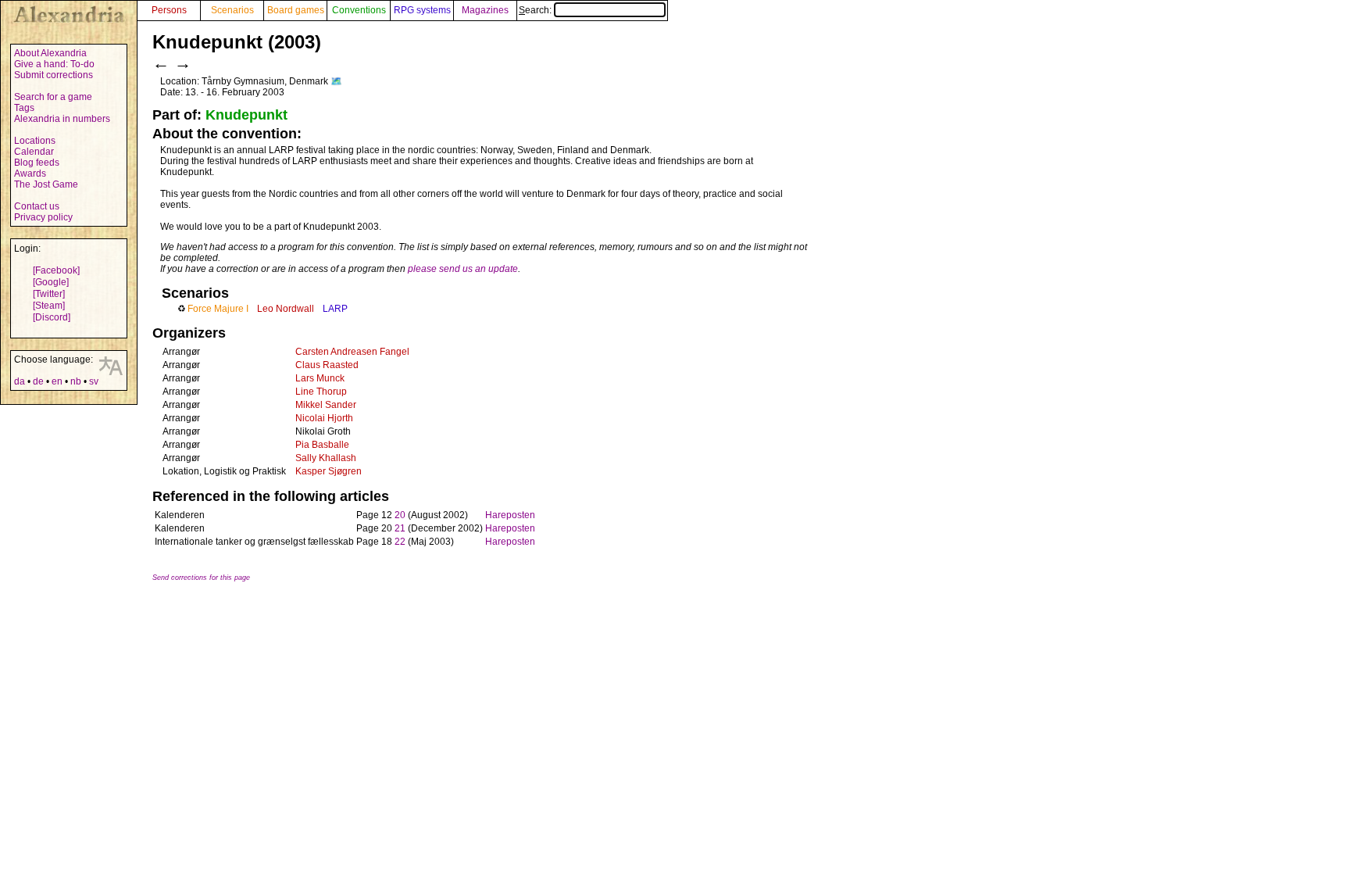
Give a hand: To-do (54, 64)
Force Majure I (218, 308)
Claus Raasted (327, 365)
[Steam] (49, 305)
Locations (34, 140)
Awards (30, 173)
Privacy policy (43, 217)
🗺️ (336, 81)
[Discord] (51, 317)
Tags (24, 107)
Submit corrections (53, 75)
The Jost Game (46, 184)
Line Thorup (321, 391)
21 (400, 528)
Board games (295, 10)
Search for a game (53, 96)
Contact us (36, 206)
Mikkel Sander (325, 404)
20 (400, 515)
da (19, 381)
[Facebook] (56, 270)
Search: (536, 10)
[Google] (51, 282)
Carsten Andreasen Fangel (352, 351)
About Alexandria (50, 53)
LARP (335, 308)
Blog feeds (36, 162)
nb (75, 381)
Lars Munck (320, 378)
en (57, 381)
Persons (169, 10)
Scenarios (232, 10)
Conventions (359, 10)
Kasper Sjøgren (328, 471)
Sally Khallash (325, 458)
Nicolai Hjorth (324, 418)
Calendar (34, 151)
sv (93, 381)
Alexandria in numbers (62, 118)
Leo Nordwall (285, 308)
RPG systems (422, 10)
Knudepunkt (246, 115)
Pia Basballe (322, 444)
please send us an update (463, 268)
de (38, 381)
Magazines (485, 10)
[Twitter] (49, 293)
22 (400, 541)
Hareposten (510, 515)
